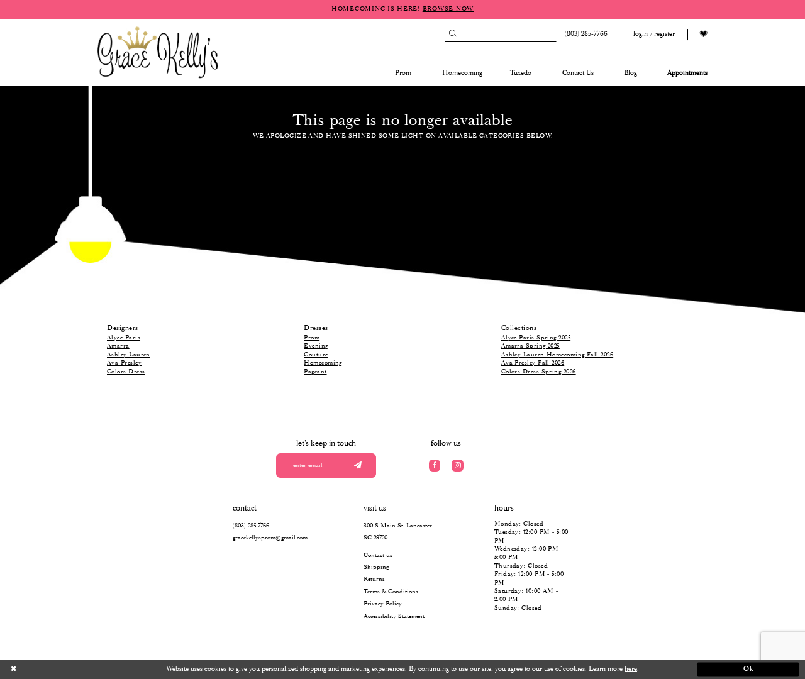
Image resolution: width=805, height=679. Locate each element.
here (631, 669)
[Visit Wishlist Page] (704, 34)
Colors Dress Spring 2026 (538, 371)
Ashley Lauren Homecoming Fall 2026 (557, 354)
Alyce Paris (123, 337)
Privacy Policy (383, 603)
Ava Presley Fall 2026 (533, 363)
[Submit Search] (452, 34)
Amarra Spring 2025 (530, 346)
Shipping (376, 567)
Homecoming (323, 363)
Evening (316, 346)
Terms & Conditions (391, 591)
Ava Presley (124, 363)
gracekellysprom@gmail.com (270, 537)
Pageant (315, 371)
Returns (374, 579)
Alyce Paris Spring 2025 (535, 337)
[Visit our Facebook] (435, 466)
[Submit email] (357, 465)
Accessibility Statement (394, 616)
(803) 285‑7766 (251, 525)
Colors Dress (126, 371)
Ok (748, 669)
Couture (316, 354)
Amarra (118, 346)
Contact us (378, 555)
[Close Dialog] (57, 669)
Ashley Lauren (128, 354)
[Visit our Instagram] (458, 466)
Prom (311, 337)
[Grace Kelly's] (157, 52)
